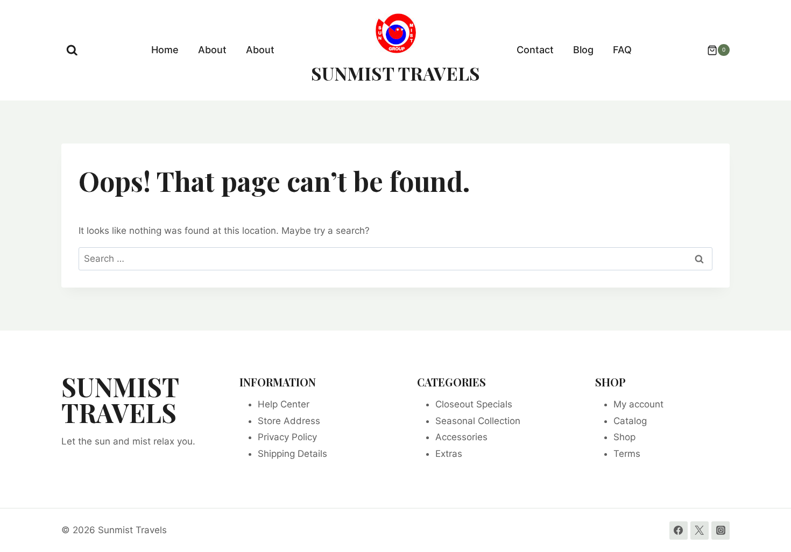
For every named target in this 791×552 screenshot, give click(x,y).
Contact (535, 49)
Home (165, 49)
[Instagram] (720, 530)
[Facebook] (678, 530)
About (212, 49)
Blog (583, 49)
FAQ (622, 49)
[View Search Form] (72, 50)
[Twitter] (699, 530)
